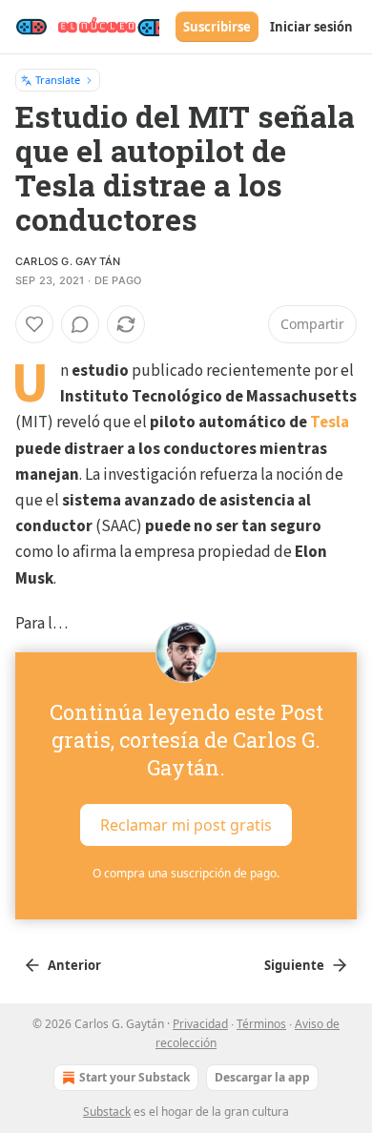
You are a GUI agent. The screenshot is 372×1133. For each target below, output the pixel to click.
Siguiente (294, 965)
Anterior (74, 965)
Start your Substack (134, 1077)
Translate (57, 79)
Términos (261, 1024)
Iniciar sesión (311, 26)
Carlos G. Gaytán (67, 261)
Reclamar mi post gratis (186, 824)
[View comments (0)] (80, 324)
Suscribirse (217, 26)
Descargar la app (262, 1077)
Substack (107, 1111)
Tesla (329, 422)
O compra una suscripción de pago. (186, 873)
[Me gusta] (34, 324)
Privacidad (200, 1024)
